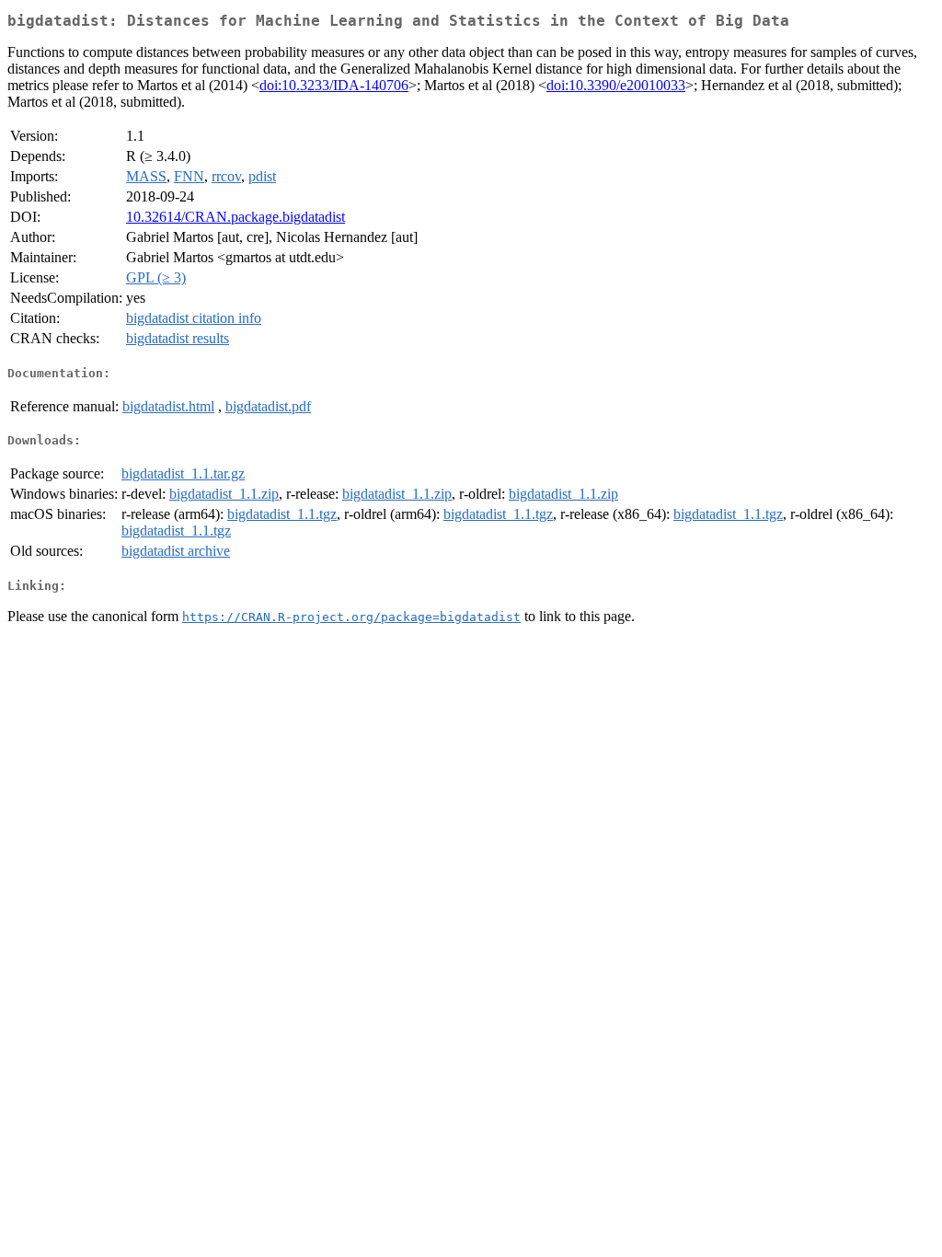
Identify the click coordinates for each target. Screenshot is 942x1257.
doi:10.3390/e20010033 (615, 85)
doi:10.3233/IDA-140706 (333, 85)
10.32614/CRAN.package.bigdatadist (235, 217)
